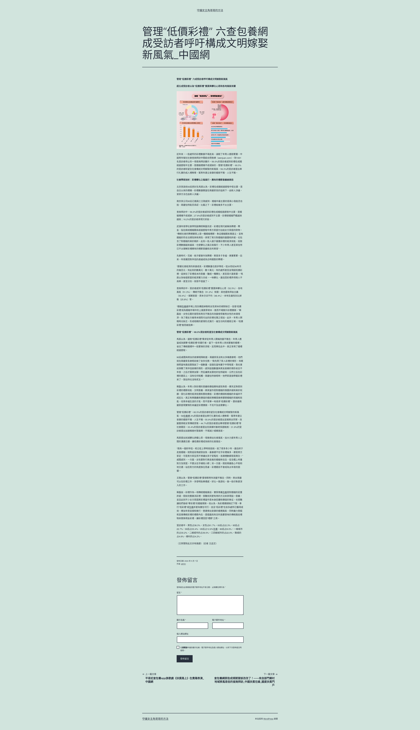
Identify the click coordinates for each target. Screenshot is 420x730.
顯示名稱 (181, 619)
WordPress (268, 719)
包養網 (185, 306)
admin (183, 564)
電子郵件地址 (218, 619)
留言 (179, 592)
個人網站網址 (182, 633)
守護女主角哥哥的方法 (210, 10)
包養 (225, 492)
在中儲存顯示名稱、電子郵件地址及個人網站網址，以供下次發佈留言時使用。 (211, 649)
